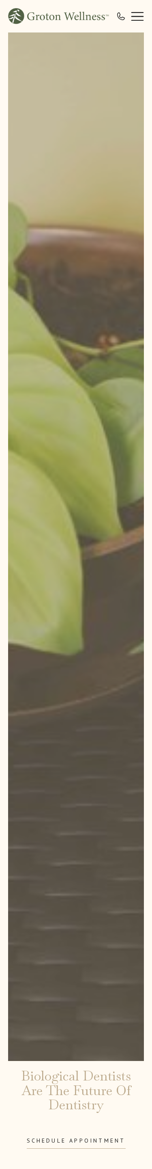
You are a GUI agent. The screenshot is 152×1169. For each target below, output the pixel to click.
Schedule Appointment (76, 1140)
